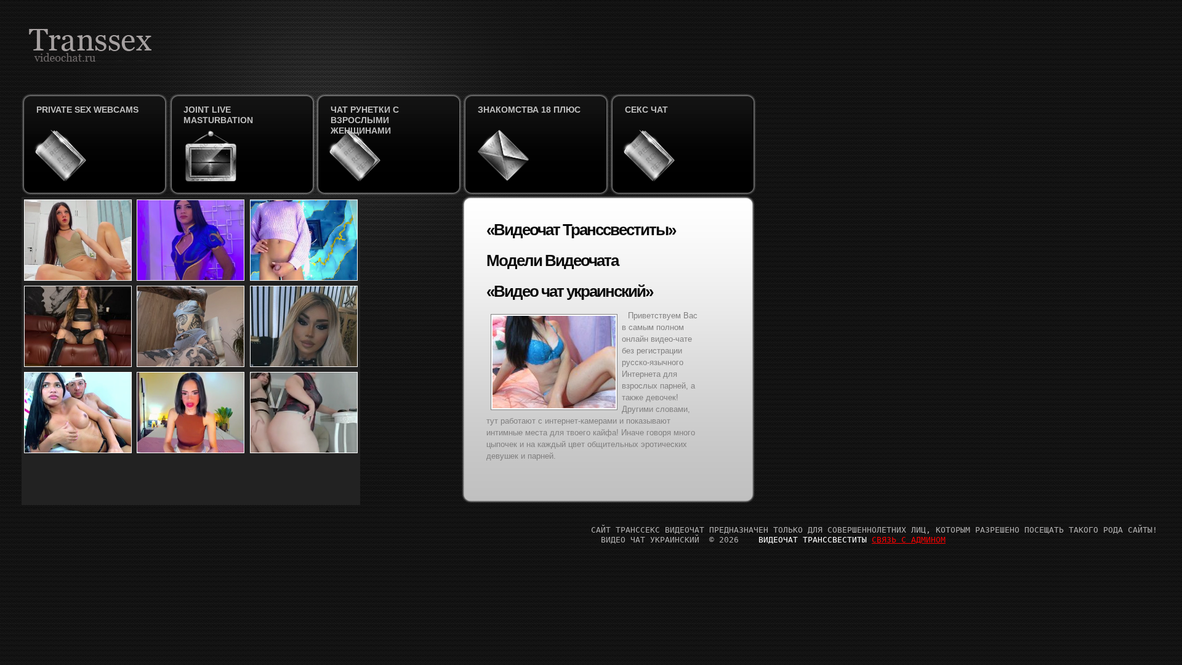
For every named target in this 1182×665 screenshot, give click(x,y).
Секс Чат (646, 110)
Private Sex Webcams (87, 110)
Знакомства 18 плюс (529, 110)
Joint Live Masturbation (218, 115)
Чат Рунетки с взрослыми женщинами (365, 120)
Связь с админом (909, 539)
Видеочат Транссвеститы (812, 539)
